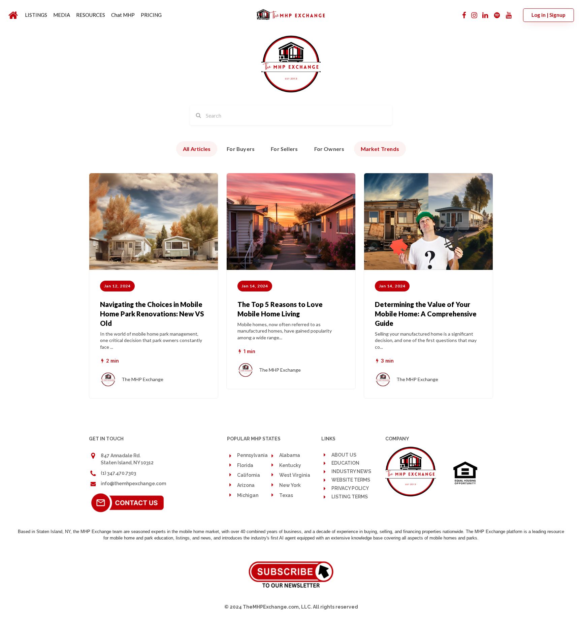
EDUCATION (345, 463)
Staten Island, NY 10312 (127, 462)
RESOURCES (90, 15)
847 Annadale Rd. (120, 455)
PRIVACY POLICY (350, 488)
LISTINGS (36, 15)
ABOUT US (343, 455)
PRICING (151, 15)
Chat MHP (123, 15)
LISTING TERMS (349, 496)
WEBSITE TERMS (350, 480)
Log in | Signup (548, 15)
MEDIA (61, 15)
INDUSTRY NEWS (351, 471)
